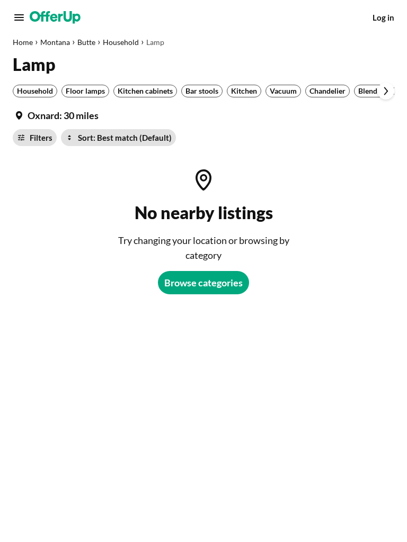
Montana (55, 42)
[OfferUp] (55, 17)
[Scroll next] (385, 91)
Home (23, 42)
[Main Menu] (19, 17)
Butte (86, 42)
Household (121, 42)
